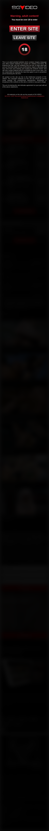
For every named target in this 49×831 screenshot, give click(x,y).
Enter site (24, 28)
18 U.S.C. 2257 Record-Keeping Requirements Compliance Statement (24, 97)
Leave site (24, 38)
